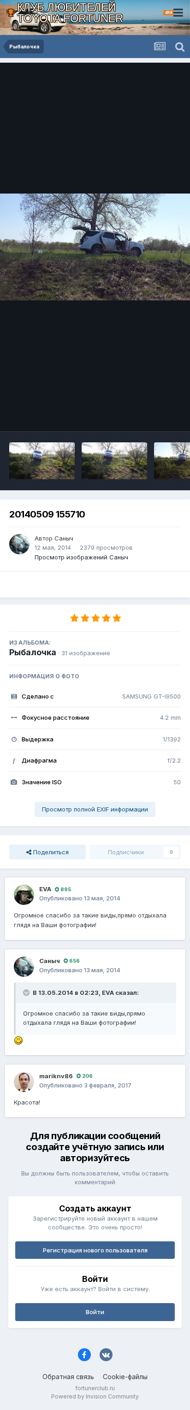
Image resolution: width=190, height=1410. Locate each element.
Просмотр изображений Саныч (81, 557)
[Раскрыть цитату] (27, 992)
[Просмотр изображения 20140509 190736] (42, 460)
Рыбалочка (32, 652)
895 (65, 889)
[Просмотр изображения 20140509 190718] (114, 460)
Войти (95, 1312)
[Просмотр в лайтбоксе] (95, 247)
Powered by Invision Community (95, 1396)
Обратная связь (68, 1377)
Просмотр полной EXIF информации (95, 809)
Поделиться (50, 852)
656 (74, 961)
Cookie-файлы (125, 1377)
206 (87, 1076)
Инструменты (149, 414)
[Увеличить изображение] (18, 1039)
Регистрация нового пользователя (95, 1250)
